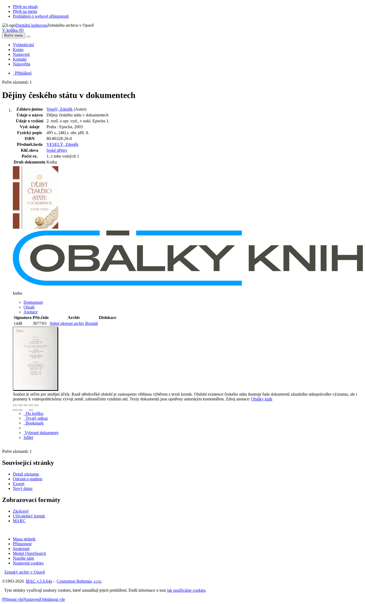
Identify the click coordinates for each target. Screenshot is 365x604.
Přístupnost (22, 543)
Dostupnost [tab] (33, 302)
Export (18, 483)
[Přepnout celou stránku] (31, 405)
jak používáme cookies (186, 590)
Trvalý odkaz (36, 418)
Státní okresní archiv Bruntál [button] (74, 323)
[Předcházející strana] (26, 410)
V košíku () (13, 30)
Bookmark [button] (34, 423)
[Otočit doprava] (20, 410)
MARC (19, 521)
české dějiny (56, 150)
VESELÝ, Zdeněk (62, 144)
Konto (18, 49)
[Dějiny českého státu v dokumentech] (35, 228)
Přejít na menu (25, 11)
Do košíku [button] (33, 413)
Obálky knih (261, 399)
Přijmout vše (12, 599)
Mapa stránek (24, 539)
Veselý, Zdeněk (59, 109)
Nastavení (21, 54)
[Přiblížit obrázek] (15, 405)
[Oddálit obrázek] (20, 405)
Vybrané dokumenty (41, 432)
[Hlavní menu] (28, 36)
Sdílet (28, 437)
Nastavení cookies (28, 563)
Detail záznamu (26, 474)
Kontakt (19, 59)
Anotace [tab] (31, 312)
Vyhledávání (23, 44)
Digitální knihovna (31, 25)
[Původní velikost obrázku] (26, 405)
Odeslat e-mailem (27, 479)
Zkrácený (21, 511)
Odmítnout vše (52, 599)
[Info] (36, 405)
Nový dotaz (23, 488)
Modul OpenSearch (29, 553)
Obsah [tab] (29, 307)
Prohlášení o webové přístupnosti (41, 16)
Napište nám (23, 558)
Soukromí (21, 548)
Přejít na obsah (25, 6)
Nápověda (21, 64)
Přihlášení (22, 73)
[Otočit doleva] (15, 410)
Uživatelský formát (29, 516)
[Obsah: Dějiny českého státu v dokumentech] (35, 389)
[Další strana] (31, 410)
